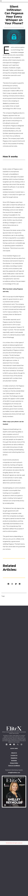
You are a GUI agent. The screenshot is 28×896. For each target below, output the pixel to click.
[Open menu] (1, 1)
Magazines (14, 758)
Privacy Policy (14, 763)
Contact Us (14, 755)
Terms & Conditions (14, 765)
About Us (14, 753)
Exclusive (14, 760)
